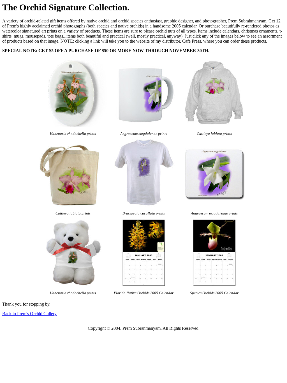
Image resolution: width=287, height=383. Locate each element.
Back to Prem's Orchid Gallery (29, 313)
